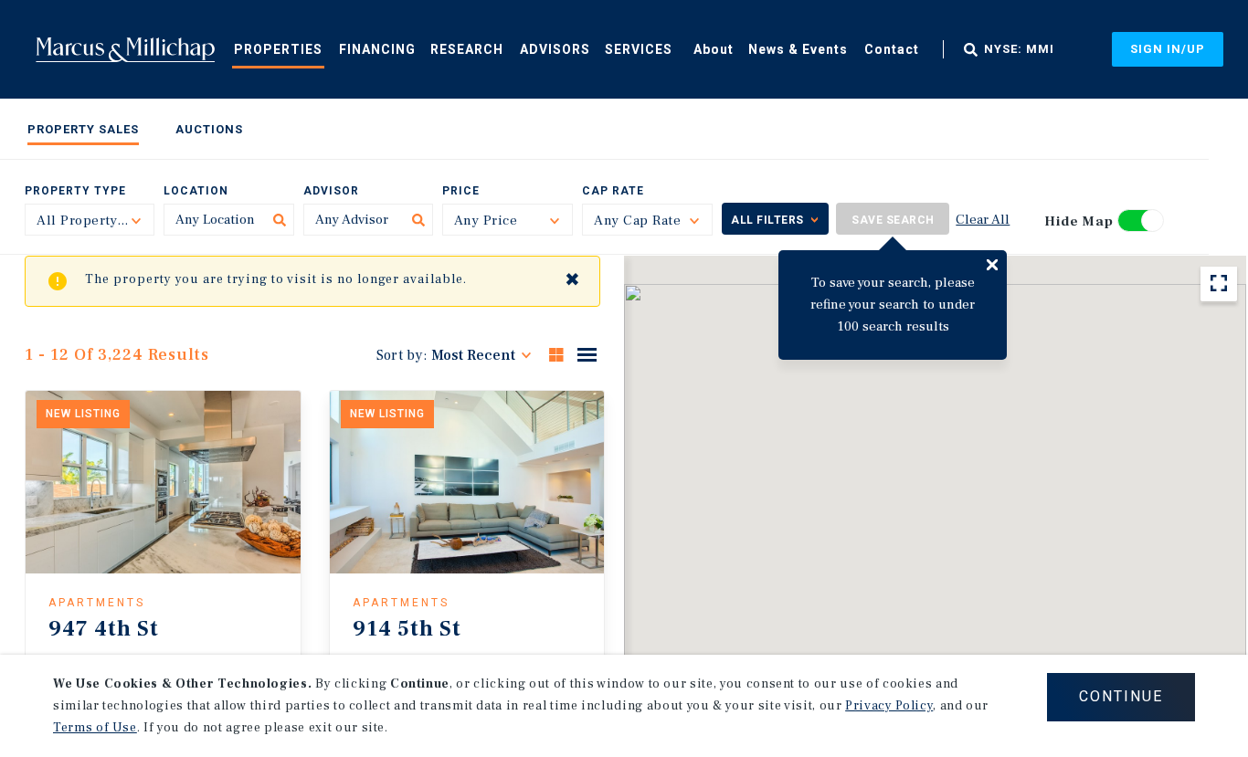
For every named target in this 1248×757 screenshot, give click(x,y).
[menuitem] (278, 48)
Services (638, 49)
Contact (891, 49)
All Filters (767, 220)
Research (466, 49)
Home (125, 49)
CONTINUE (1121, 696)
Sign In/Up (1167, 49)
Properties (278, 49)
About (713, 49)
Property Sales (83, 129)
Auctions (209, 129)
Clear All (983, 219)
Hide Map (1079, 221)
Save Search (893, 220)
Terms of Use (95, 728)
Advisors (555, 49)
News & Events (798, 49)
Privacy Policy (889, 706)
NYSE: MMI (1019, 49)
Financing (377, 49)
